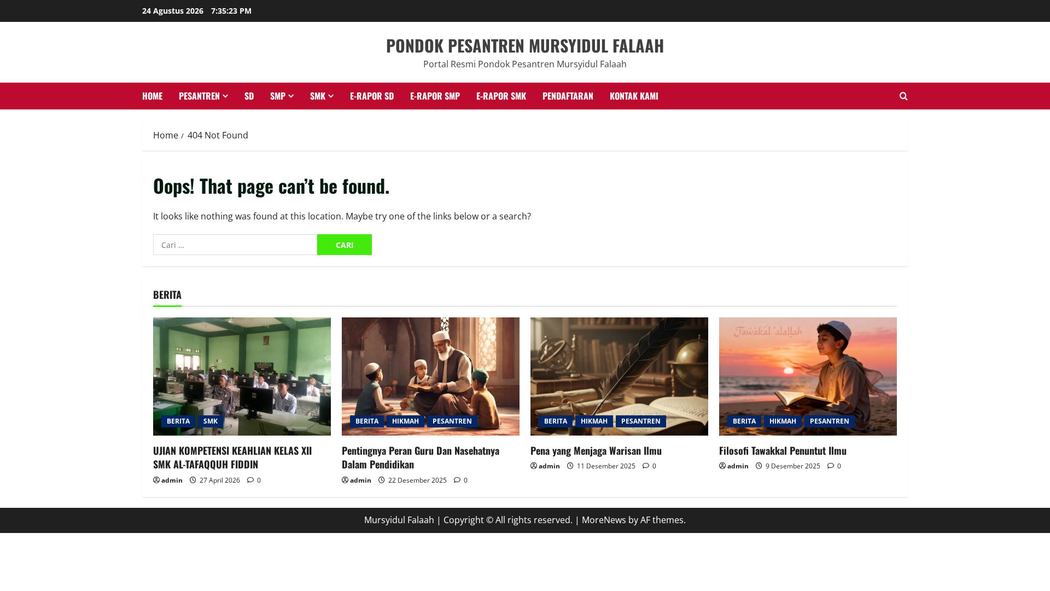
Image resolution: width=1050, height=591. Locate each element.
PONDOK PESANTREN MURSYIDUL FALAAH (525, 45)
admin (172, 480)
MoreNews (604, 520)
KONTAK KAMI (634, 95)
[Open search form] (904, 96)
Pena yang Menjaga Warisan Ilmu (596, 450)
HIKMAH (405, 421)
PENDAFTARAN (567, 95)
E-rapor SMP (435, 95)
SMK (317, 95)
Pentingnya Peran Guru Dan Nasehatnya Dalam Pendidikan (420, 457)
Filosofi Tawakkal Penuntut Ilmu (783, 450)
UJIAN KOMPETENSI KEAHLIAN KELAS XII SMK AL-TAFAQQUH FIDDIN (232, 457)
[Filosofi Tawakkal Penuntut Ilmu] (808, 376)
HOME (152, 95)
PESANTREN (199, 95)
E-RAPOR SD (372, 95)
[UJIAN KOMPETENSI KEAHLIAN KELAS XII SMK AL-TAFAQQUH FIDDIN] (242, 376)
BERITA (178, 421)
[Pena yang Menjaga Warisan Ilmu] (619, 376)
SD (249, 95)
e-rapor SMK (501, 95)
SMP (277, 95)
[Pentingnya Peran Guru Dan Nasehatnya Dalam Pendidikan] (431, 376)
